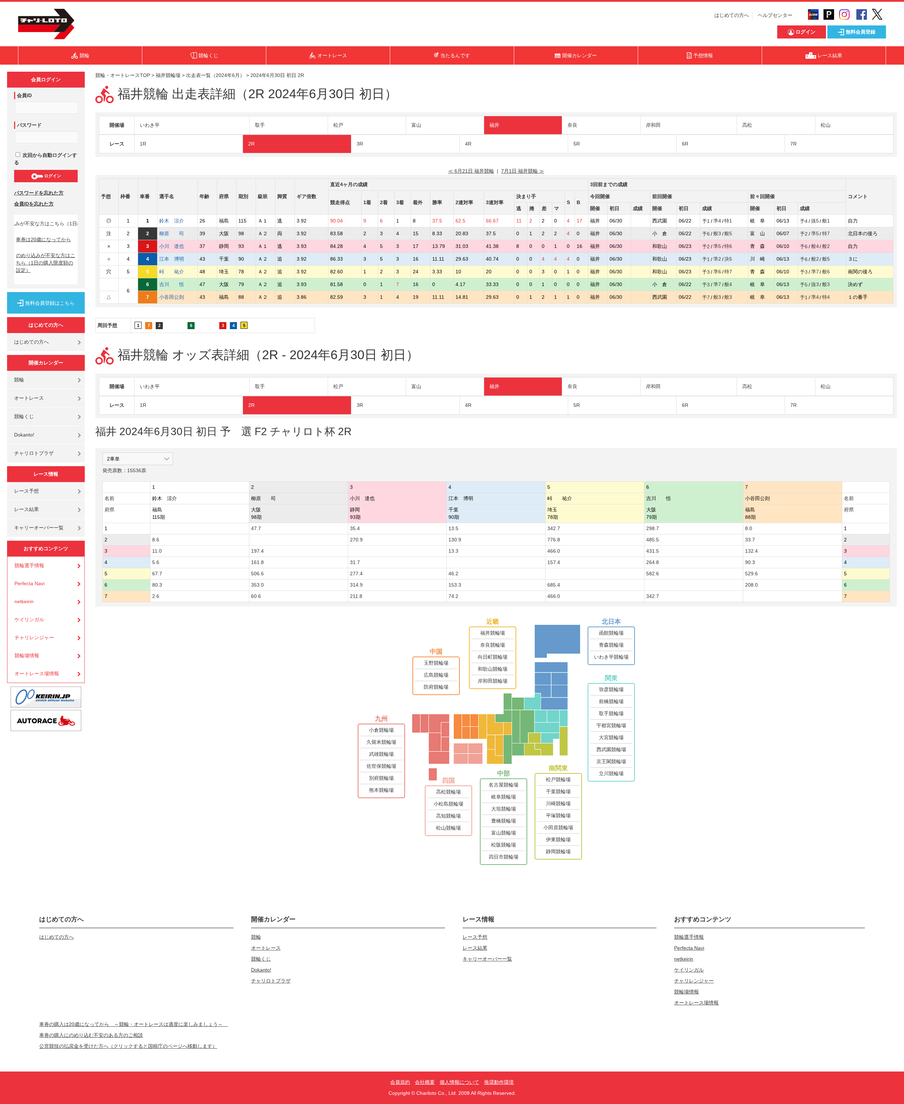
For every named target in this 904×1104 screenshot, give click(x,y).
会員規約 (400, 1082)
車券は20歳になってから (43, 239)
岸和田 (653, 125)
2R (251, 144)
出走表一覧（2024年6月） (215, 75)
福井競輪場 (168, 75)
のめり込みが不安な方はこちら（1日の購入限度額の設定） (45, 263)
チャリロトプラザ (34, 453)
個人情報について (459, 1082)
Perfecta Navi (29, 583)
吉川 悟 (171, 284)
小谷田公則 (171, 297)
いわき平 (150, 125)
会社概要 (425, 1082)
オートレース (29, 398)
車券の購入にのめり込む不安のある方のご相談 (91, 1035)
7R (793, 144)
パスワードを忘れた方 (39, 193)
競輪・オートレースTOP (122, 75)
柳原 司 (171, 233)
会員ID (24, 95)
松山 (826, 125)
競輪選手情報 (29, 565)
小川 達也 (171, 246)
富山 (416, 125)
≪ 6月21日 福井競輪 (471, 171)
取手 (260, 125)
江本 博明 (171, 259)
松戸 (338, 125)
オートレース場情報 (36, 673)
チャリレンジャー (34, 637)
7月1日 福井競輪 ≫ (522, 171)
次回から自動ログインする (45, 158)
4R (468, 144)
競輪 (19, 379)
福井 (494, 125)
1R (143, 144)
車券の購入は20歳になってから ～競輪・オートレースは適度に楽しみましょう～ (133, 1024)
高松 (747, 125)
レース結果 (26, 509)
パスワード (29, 125)
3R (360, 144)
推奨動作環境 (499, 1082)
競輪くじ (24, 416)
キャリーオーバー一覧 (39, 527)
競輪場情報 (26, 655)
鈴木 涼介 (171, 221)
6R (685, 144)
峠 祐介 (171, 271)
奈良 (572, 125)
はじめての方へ (731, 15)
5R (576, 144)
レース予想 (26, 491)
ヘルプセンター (775, 15)
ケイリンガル (29, 619)
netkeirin (24, 601)
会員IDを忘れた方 (34, 204)
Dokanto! (24, 435)
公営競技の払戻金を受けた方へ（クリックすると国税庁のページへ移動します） (128, 1046)
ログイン (52, 175)
